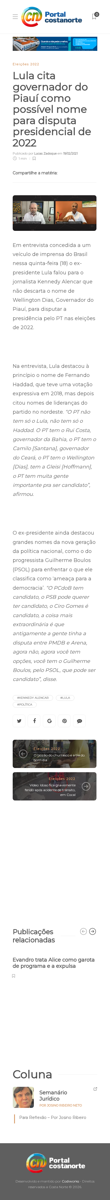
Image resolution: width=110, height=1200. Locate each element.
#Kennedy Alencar (33, 698)
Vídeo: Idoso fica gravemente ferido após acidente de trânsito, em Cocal (50, 790)
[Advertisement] (55, 861)
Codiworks (70, 1181)
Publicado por (35, 153)
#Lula (65, 698)
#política (24, 704)
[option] (54, 964)
